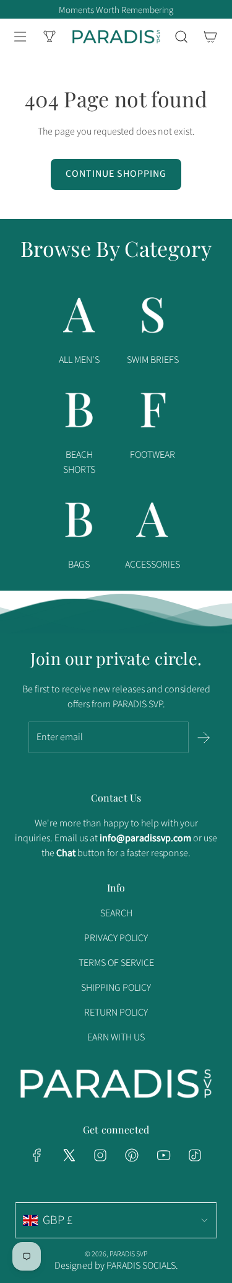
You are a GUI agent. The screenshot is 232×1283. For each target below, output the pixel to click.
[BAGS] (79, 522)
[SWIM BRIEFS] (153, 317)
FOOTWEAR (152, 455)
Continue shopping (116, 174)
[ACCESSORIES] (152, 522)
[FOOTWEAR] (153, 412)
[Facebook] (37, 1155)
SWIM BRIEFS (153, 360)
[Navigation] (20, 36)
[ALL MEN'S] (79, 317)
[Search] (180, 36)
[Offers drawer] (49, 36)
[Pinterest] (132, 1155)
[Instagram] (100, 1155)
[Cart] (210, 36)
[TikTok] (195, 1155)
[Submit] (203, 738)
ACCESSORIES (152, 564)
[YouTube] (163, 1155)
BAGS (79, 564)
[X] (69, 1155)
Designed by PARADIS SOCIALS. (116, 1265)
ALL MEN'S (79, 360)
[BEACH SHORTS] (79, 412)
